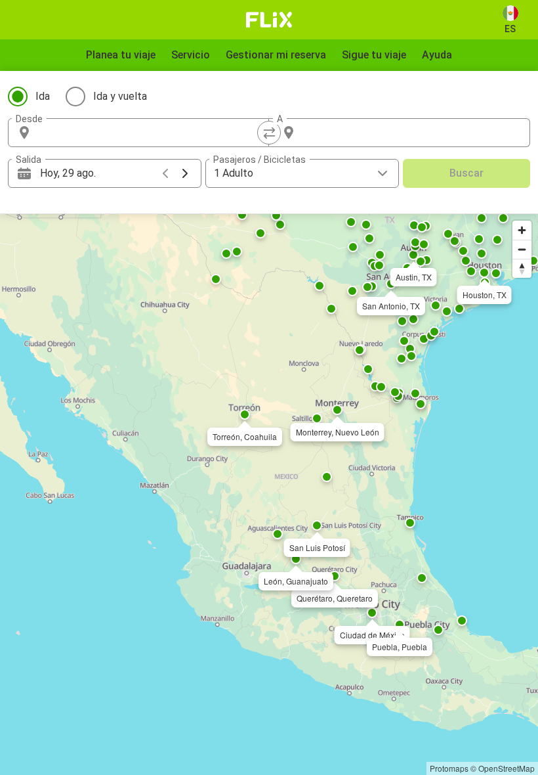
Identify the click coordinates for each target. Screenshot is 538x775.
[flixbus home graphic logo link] (269, 20)
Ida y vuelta (120, 96)
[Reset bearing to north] (521, 268)
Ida (42, 96)
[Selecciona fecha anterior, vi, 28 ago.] (165, 173)
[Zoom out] (521, 249)
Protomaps (449, 768)
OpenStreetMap (506, 768)
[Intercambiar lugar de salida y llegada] (269, 132)
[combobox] (150, 133)
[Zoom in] (521, 230)
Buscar (466, 173)
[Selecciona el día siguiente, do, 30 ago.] (185, 173)
